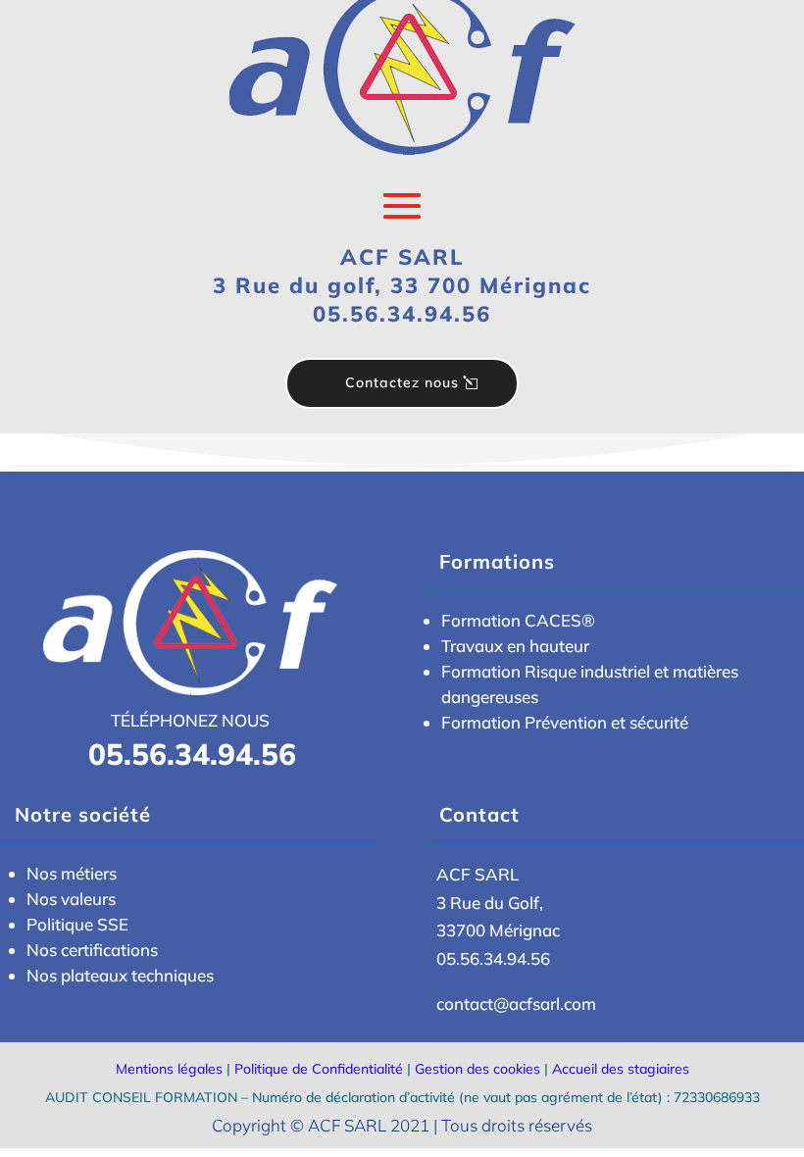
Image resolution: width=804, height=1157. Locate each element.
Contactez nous (402, 382)
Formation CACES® (518, 620)
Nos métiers (71, 873)
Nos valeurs (71, 898)
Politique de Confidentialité (318, 1069)
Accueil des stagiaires (620, 1069)
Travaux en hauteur (515, 645)
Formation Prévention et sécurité (564, 722)
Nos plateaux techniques (120, 975)
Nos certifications (92, 949)
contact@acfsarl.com (516, 1003)
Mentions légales (169, 1069)
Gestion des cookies (477, 1069)
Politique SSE (77, 924)
